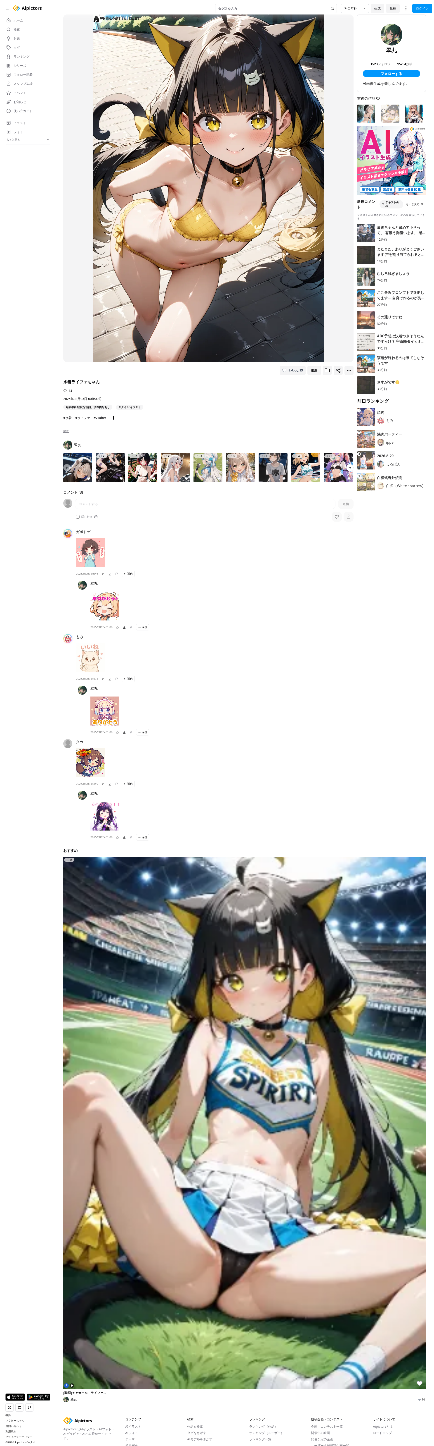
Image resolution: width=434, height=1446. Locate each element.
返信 (130, 574)
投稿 (393, 8)
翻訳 (66, 431)
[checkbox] (78, 517)
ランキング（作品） (263, 1426)
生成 (377, 8)
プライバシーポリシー (19, 1437)
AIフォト (131, 1433)
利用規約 (10, 1431)
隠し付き (86, 517)
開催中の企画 (320, 1433)
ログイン (422, 8)
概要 (8, 1415)
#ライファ (82, 418)
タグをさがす (196, 1433)
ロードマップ (382, 1433)
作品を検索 (195, 1426)
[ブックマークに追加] (327, 370)
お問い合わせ (13, 1426)
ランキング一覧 (260, 1439)
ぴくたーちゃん (14, 1420)
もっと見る (413, 204)
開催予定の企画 (322, 1439)
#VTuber (100, 418)
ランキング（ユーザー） (266, 1433)
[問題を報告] (116, 574)
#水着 (67, 418)
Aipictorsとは (383, 1426)
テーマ (130, 1439)
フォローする (391, 73)
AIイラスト (133, 1426)
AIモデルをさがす (199, 1439)
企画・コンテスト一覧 (327, 1426)
